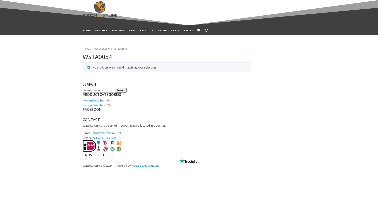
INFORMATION (167, 30)
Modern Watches (94, 100)
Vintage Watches (94, 105)
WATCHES (101, 30)
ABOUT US (146, 30)
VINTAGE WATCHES (123, 30)
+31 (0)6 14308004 (104, 137)
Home (86, 49)
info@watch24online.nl (106, 133)
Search (121, 90)
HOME (86, 30)
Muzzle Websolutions (145, 165)
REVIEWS (189, 30)
